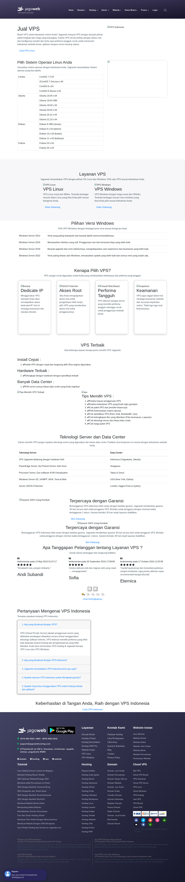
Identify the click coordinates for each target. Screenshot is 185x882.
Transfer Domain (114, 795)
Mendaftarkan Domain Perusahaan (32, 811)
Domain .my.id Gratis (116, 815)
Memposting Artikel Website (29, 807)
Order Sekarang (52, 207)
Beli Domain (112, 819)
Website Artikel (139, 742)
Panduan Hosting (115, 734)
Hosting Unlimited (89, 795)
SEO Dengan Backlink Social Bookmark (34, 795)
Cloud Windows (139, 791)
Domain (80, 10)
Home (71, 10)
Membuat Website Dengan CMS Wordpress (36, 823)
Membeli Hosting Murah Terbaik (31, 775)
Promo (144, 10)
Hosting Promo (88, 828)
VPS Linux (86, 754)
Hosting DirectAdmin (91, 742)
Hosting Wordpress (90, 799)
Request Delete (88, 771)
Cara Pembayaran (115, 738)
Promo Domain (113, 807)
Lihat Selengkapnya (92, 599)
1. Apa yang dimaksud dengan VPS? (39, 624)
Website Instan (88, 750)
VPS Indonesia (139, 779)
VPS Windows (88, 757)
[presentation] (89, 589)
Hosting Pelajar (88, 811)
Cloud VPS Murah (140, 775)
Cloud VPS (137, 807)
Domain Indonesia (115, 799)
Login (155, 10)
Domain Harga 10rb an (117, 779)
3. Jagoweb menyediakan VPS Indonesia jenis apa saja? (49, 669)
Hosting (92, 10)
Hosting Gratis (88, 791)
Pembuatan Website (141, 758)
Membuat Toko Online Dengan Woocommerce (37, 819)
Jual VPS (137, 799)
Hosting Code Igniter (90, 775)
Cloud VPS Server (141, 783)
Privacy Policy (113, 757)
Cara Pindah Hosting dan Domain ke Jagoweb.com (39, 828)
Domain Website (114, 783)
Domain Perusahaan (116, 775)
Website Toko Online (142, 746)
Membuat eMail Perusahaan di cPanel (33, 783)
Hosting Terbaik (88, 815)
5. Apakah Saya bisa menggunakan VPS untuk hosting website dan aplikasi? (52, 688)
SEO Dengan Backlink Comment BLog (33, 787)
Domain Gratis (113, 791)
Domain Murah (88, 734)
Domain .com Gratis (115, 771)
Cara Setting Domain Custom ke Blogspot (35, 771)
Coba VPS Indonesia (92, 709)
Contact (110, 754)
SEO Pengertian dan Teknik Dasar (32, 791)
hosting (35, 759)
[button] (83, 594)
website (58, 759)
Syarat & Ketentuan (116, 746)
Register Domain (114, 803)
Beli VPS (136, 771)
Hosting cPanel (88, 738)
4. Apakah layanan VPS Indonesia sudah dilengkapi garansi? (51, 677)
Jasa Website (139, 734)
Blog (109, 750)
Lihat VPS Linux (27, 51)
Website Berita (139, 750)
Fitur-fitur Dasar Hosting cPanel (30, 815)
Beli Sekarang (78, 519)
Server (104, 10)
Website (116, 10)
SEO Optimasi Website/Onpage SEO (33, 779)
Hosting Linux (87, 803)
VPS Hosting (138, 795)
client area (112, 742)
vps (47, 759)
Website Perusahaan (142, 754)
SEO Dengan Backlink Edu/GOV (31, 799)
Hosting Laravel (88, 807)
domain (22, 759)
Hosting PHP (87, 832)
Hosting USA (87, 823)
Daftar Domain (113, 811)
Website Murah (139, 738)
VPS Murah (138, 803)
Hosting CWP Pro (89, 746)
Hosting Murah (88, 779)
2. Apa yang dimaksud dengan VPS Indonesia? (44, 660)
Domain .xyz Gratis (115, 787)
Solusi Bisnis (130, 10)
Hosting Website (89, 819)
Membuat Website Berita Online (31, 803)
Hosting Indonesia (89, 783)
